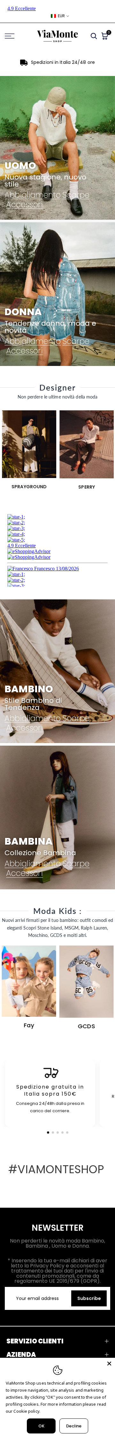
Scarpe (75, 195)
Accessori (24, 205)
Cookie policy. (26, 1411)
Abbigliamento (32, 195)
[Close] (109, 1363)
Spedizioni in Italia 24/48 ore (63, 62)
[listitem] (50, 1093)
